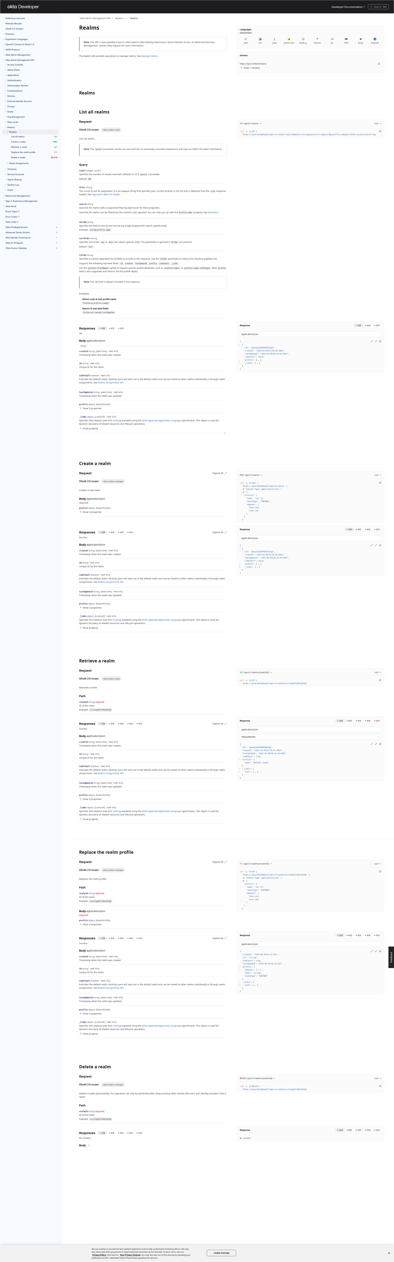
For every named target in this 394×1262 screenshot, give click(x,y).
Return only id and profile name (99, 299)
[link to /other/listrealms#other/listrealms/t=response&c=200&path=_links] (77, 416)
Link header (114, 194)
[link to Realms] (77, 93)
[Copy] (379, 64)
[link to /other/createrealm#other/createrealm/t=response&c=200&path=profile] (77, 603)
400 (112, 532)
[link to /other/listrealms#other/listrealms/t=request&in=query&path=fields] (77, 255)
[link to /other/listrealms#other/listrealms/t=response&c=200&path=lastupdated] (77, 392)
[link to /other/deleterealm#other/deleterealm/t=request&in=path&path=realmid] (77, 1111)
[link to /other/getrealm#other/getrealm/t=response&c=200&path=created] (77, 742)
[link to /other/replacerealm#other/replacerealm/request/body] (77, 911)
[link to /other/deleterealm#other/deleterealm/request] (77, 1076)
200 (103, 328)
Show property (89, 428)
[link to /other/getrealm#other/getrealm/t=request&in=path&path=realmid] (77, 702)
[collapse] (239, 344)
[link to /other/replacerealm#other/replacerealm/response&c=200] (77, 938)
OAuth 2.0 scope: (89, 129)
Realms (119, 18)
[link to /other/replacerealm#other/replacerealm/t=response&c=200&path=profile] (77, 1009)
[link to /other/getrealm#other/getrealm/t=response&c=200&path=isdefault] (77, 766)
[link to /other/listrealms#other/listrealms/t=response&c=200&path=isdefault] (77, 375)
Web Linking (114, 420)
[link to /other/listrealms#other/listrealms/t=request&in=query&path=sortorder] (77, 238)
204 (103, 1132)
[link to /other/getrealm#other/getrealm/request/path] (77, 696)
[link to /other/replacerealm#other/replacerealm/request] (77, 861)
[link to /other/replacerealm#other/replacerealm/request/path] (77, 887)
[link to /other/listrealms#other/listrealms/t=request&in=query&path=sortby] (77, 222)
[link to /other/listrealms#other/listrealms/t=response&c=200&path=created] (77, 351)
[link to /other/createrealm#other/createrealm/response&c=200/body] (77, 544)
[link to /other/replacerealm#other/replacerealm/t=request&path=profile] (77, 920)
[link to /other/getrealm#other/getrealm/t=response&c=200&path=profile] (77, 795)
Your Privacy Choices (130, 1255)
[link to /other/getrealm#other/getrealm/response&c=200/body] (77, 736)
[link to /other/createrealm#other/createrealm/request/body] (77, 498)
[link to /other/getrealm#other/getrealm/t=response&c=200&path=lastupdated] (77, 783)
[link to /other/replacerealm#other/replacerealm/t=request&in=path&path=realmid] (77, 893)
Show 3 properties (91, 408)
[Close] (389, 1253)
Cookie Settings (221, 1253)
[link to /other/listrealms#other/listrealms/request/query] (77, 164)
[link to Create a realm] (77, 463)
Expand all (218, 473)
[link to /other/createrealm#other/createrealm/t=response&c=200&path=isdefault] (77, 574)
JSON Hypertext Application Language (161, 420)
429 (122, 328)
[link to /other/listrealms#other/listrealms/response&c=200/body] (77, 340)
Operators (213, 212)
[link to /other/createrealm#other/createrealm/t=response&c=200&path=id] (77, 562)
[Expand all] (372, 341)
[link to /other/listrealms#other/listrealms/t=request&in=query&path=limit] (77, 170)
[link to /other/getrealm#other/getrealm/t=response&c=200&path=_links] (77, 807)
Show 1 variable (250, 67)
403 (112, 328)
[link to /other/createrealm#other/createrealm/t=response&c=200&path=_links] (77, 616)
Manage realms (149, 56)
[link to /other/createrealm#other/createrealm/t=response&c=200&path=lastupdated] (77, 591)
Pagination (97, 194)
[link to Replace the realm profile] (77, 852)
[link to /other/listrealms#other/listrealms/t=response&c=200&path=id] (77, 363)
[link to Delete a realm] (77, 1066)
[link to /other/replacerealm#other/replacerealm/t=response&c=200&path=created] (77, 956)
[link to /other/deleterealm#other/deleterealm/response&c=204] (77, 1133)
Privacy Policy (99, 1255)
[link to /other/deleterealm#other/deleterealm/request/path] (77, 1105)
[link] (30, 34)
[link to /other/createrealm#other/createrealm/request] (77, 473)
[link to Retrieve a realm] (77, 660)
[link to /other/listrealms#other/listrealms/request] (77, 121)
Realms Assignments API (110, 382)
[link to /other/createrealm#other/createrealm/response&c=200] (77, 532)
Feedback (391, 957)
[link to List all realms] (77, 112)
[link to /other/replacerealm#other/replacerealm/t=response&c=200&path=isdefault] (77, 980)
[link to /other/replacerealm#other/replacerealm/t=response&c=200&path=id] (77, 968)
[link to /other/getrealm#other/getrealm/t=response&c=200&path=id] (77, 754)
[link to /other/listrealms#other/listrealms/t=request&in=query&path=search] (77, 204)
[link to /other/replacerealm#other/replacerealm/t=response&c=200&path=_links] (77, 1022)
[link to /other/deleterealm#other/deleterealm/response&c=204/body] (77, 1145)
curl (376, 123)
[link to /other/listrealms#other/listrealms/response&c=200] (77, 328)
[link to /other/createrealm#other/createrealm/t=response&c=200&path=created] (77, 550)
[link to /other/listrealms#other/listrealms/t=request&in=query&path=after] (77, 187)
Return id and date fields (95, 308)
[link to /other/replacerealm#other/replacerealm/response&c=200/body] (77, 950)
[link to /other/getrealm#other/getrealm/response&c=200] (77, 723)
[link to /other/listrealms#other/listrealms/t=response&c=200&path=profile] (77, 404)
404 (131, 723)
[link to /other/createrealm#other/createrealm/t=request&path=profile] (77, 508)
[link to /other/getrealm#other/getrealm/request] (77, 670)
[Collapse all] (376, 341)
